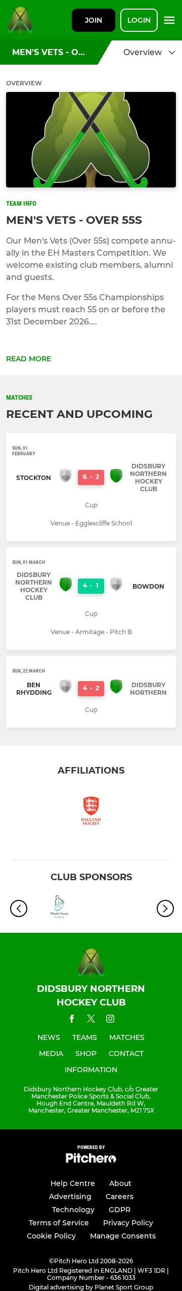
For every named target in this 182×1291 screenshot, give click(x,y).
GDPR (119, 1209)
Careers (119, 1196)
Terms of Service (59, 1222)
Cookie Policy (51, 1235)
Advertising (70, 1196)
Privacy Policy (128, 1222)
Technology (73, 1209)
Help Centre (73, 1183)
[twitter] (91, 1020)
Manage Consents (123, 1235)
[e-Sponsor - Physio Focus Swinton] (59, 908)
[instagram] (110, 1020)
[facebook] (72, 1020)
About (120, 1183)
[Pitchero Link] (91, 1160)
